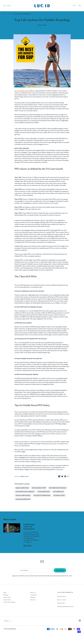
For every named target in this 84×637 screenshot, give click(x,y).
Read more (27, 545)
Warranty (32, 600)
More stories (9, 519)
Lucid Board (33, 595)
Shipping (5, 595)
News (9, 14)
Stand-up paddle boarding (22, 91)
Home (4, 14)
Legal (4, 592)
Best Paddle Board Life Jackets (57, 488)
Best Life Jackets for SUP (39, 488)
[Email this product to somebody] (68, 476)
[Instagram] (80, 621)
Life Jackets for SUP (59, 495)
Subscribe (60, 570)
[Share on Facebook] (59, 476)
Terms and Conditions (9, 602)
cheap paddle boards (44, 491)
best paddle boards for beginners (25, 491)
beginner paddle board (22, 488)
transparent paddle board (23, 499)
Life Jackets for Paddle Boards (42, 495)
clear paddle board (58, 491)
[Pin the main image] (65, 476)
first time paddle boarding (23, 495)
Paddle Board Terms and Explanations (29, 526)
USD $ (6, 621)
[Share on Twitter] (62, 476)
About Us (32, 592)
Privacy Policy (7, 600)
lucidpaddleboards (11, 629)
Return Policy (7, 597)
